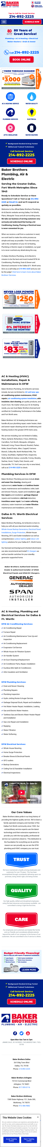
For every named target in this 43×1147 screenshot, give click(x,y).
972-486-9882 (24, 1106)
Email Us (13, 202)
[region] (20, 1130)
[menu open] (4, 22)
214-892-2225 (21, 16)
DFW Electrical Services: (14, 744)
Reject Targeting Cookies (29, 1140)
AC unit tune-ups (32, 392)
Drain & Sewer (29, 42)
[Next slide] (40, 72)
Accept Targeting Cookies (11, 1140)
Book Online (21, 59)
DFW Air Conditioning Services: (17, 624)
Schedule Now (32, 22)
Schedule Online (21, 161)
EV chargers (32, 551)
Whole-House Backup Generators (15, 529)
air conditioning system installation (22, 398)
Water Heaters (14, 42)
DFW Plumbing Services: (14, 682)
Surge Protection (18, 532)
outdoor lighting (20, 539)
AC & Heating (22, 38)
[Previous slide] (3, 72)
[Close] (38, 1117)
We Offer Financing (38, 3)
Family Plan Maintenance (39, 6)
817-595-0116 (24, 1087)
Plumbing (9, 38)
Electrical (33, 38)
